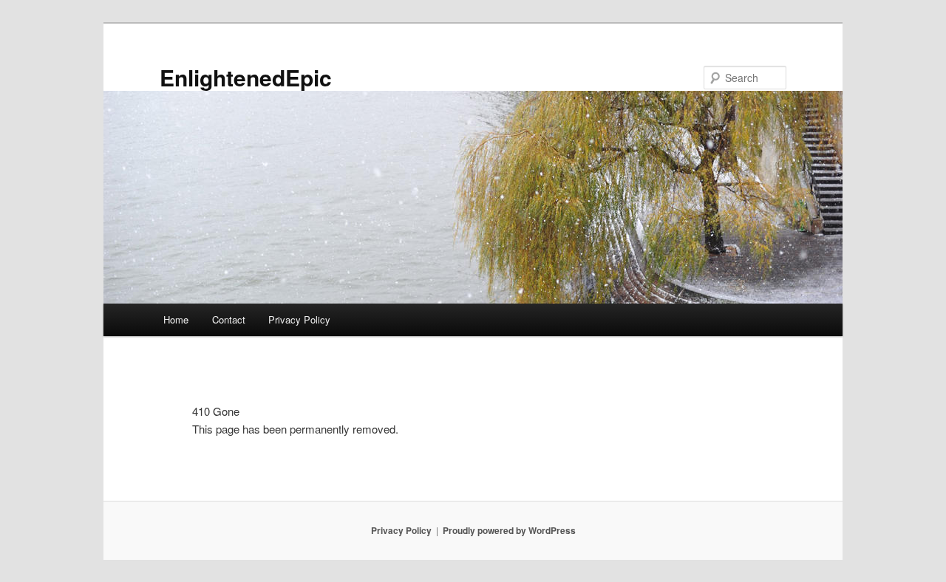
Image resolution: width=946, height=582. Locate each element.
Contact (228, 319)
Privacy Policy (299, 319)
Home (175, 319)
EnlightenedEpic (246, 77)
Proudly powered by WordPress (509, 530)
